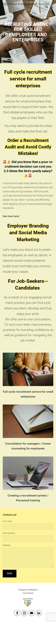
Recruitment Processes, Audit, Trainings (26, 4)
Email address (9, 533)
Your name (7, 521)
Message (6, 545)
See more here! (11, 216)
